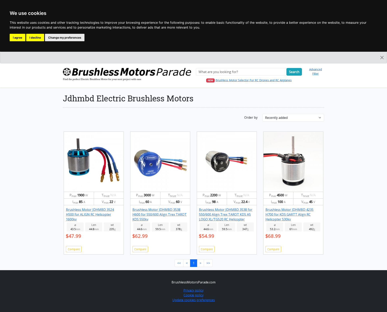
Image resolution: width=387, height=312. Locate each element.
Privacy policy (193, 290)
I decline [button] (35, 37)
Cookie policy (194, 295)
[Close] (382, 57)
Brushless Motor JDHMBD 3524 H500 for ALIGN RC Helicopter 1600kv (90, 214)
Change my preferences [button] (64, 37)
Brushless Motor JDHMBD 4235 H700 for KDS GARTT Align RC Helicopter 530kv (289, 214)
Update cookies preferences (193, 300)
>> (208, 263)
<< (179, 263)
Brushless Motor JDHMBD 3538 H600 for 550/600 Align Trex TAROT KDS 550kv (159, 214)
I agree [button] (17, 37)
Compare (74, 249)
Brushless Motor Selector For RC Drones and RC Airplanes (253, 80)
